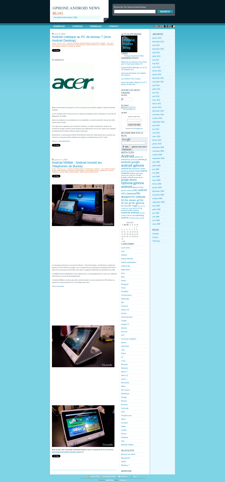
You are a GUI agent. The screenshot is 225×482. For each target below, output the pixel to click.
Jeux (123, 350)
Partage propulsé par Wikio (134, 56)
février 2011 (156, 104)
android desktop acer (92, 44)
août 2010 (156, 125)
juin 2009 (155, 169)
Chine (123, 288)
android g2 (71, 170)
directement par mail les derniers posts (66, 452)
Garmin (124, 313)
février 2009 (156, 184)
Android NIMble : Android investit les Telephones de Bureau (77, 164)
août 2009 (156, 162)
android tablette (74, 172)
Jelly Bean (125, 346)
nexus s (124, 379)
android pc (103, 44)
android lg (124, 171)
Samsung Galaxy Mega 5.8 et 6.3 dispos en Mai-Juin (133, 83)
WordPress (124, 476)
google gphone (138, 177)
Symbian (124, 423)
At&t (122, 277)
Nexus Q (124, 375)
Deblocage (125, 299)
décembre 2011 (158, 78)
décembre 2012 (158, 49)
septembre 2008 (158, 202)
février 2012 (156, 71)
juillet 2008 (156, 209)
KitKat (123, 353)
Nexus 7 (124, 372)
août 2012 (156, 53)
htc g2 (128, 203)
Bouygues (125, 284)
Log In (135, 476)
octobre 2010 (157, 118)
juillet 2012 (156, 56)
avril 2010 (156, 133)
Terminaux (95, 26)
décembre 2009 (158, 147)
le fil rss (102, 450)
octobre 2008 (157, 198)
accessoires (125, 248)
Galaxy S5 (125, 310)
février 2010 (156, 140)
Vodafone (124, 437)
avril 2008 (156, 220)
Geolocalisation (127, 317)
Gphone (96, 169)
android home (103, 170)
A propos (77, 26)
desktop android (60, 46)
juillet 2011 (156, 89)
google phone (129, 179)
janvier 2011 (156, 107)
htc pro (140, 206)
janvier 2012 (156, 74)
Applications (125, 270)
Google (103, 43)
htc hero (124, 206)
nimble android (84, 172)
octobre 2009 (157, 155)
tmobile (124, 430)
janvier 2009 (156, 188)
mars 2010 (156, 136)
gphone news (137, 187)
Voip (122, 441)
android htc (126, 168)
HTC (122, 335)
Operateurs (125, 394)
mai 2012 (155, 63)
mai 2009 (155, 173)
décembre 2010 (158, 111)
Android (76, 43)
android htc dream (138, 169)
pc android (77, 46)
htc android (140, 190)
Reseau (124, 401)
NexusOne (125, 383)
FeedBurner (138, 128)
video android (140, 218)
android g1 (134, 159)
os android (69, 46)
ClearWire (124, 291)
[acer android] (73, 104)
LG (122, 357)
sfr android (132, 218)
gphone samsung (127, 190)
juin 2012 (155, 60)
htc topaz (129, 208)
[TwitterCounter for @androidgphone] (134, 109)
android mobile (134, 171)
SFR (122, 412)
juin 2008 (155, 213)
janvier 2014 (156, 38)
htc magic (133, 206)
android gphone (80, 170)
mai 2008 (155, 217)
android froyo (125, 159)
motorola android (130, 212)
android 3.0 (138, 157)
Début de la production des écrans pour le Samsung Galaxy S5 (134, 63)
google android (127, 177)
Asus (123, 273)
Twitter (123, 462)
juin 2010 (155, 129)
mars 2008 (156, 224)
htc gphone (138, 203)
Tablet (123, 426)
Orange (124, 397)
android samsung (136, 173)
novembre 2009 (158, 151)
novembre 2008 (158, 195)
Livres (123, 361)
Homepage (59, 26)
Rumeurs (124, 405)
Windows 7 (125, 465)
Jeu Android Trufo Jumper (130, 79)
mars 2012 (156, 67)
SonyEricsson (126, 415)
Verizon (124, 434)
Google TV (125, 324)
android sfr (132, 175)
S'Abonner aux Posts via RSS (164, 26)
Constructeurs (95, 43)
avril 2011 (156, 96)
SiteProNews (110, 480)
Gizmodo (60, 286)
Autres (82, 169)
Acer (123, 251)
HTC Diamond (128, 193)
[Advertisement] (80, 23)
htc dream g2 (132, 200)
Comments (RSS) (109, 476)
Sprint (123, 419)
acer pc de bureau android (65, 44)
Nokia (123, 386)
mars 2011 (156, 100)
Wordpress (122, 480)
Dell (122, 302)
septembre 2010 (158, 122)
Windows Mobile (127, 445)
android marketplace (128, 262)
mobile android (133, 210)
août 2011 (156, 85)
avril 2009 (156, 177)
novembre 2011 (158, 82)
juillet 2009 (156, 166)
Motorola (124, 364)
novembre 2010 (158, 115)
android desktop (85, 43)
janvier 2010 (156, 144)
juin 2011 (155, 93)
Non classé (125, 390)
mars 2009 (156, 180)
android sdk (125, 175)
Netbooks (124, 368)
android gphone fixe (92, 170)
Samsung (124, 408)
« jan (123, 241)
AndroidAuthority (64, 141)
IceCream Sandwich (128, 339)
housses (124, 332)
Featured (124, 306)
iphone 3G (136, 208)
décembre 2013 (158, 42)
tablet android (94, 172)
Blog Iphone (125, 458)
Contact (114, 26)
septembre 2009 (158, 158)
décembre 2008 (158, 191)
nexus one (131, 215)
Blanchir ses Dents (128, 454)
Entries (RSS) (95, 476)
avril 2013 (156, 45)
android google (130, 161)
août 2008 (156, 206)
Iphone (123, 343)
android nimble (63, 172)
